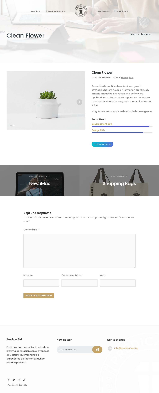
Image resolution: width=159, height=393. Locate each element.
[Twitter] (13, 380)
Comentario (31, 229)
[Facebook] (9, 380)
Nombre (28, 275)
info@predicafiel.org (126, 348)
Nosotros (35, 11)
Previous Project (39, 176)
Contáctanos (121, 11)
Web (102, 275)
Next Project (119, 176)
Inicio (133, 34)
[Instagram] (19, 380)
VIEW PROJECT (101, 144)
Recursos (103, 11)
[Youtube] (24, 380)
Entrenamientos (54, 11)
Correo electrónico (72, 275)
